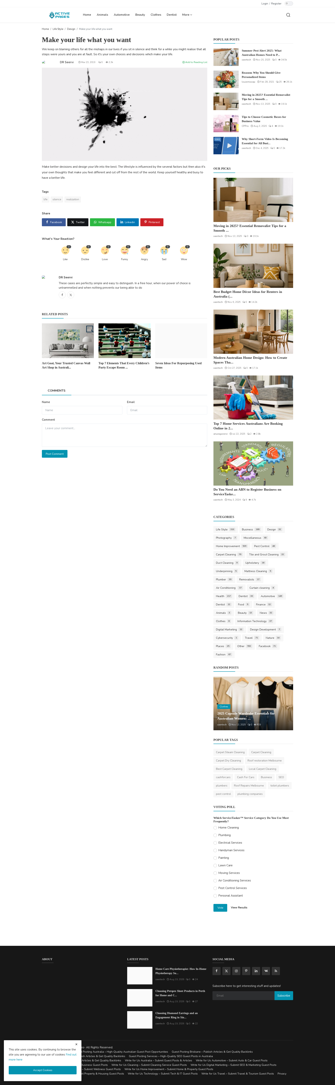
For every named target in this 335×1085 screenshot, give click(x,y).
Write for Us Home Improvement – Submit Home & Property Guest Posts (168, 1069)
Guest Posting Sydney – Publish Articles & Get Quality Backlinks (81, 1060)
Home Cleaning (228, 828)
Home (87, 15)
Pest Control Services (232, 888)
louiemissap (248, 81)
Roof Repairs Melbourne (249, 785)
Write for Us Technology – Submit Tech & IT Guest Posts (163, 1074)
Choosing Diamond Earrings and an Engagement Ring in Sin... (176, 1015)
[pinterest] (246, 971)
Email (131, 402)
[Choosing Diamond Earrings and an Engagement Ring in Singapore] (139, 1020)
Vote (220, 908)
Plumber (223, 579)
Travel (251, 638)
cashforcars (223, 777)
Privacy (282, 1074)
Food (243, 604)
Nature (273, 638)
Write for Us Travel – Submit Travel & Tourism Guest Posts (237, 1074)
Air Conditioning (229, 588)
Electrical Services (230, 843)
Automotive (122, 15)
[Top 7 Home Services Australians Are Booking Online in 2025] (253, 397)
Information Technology (254, 621)
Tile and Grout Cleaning (266, 554)
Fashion (223, 654)
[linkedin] (256, 971)
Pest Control (264, 546)
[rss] (276, 971)
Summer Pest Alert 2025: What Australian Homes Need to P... (261, 52)
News (266, 613)
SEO (281, 777)
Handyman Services (231, 850)
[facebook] (216, 971)
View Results (239, 907)
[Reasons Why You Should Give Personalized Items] (226, 79)
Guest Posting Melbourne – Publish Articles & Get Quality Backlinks (83, 1056)
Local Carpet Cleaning (262, 769)
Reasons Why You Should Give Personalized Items (261, 75)
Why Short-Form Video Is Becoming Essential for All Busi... (265, 141)
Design (71, 29)
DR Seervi (66, 277)
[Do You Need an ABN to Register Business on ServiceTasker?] (253, 463)
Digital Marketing (229, 629)
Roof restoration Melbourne (265, 760)
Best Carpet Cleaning (229, 769)
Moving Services (229, 873)
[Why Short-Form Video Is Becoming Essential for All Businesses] (226, 145)
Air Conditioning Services (234, 880)
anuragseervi (220, 433)
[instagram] (236, 971)
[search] (288, 15)
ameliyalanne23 (226, 724)
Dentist (172, 15)
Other (244, 646)
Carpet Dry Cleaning (228, 760)
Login (265, 3)
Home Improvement (231, 546)
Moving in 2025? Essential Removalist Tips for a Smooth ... (266, 97)
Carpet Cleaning (228, 554)
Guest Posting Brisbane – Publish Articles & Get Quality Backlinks (212, 1052)
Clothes (156, 15)
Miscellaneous (255, 538)
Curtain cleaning (262, 588)
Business (250, 529)
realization (72, 199)
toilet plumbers (279, 785)
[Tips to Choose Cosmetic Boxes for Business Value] (226, 123)
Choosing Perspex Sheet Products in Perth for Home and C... (180, 993)
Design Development (265, 629)
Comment (48, 420)
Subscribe (283, 996)
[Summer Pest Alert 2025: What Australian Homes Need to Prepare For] (226, 57)
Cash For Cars (245, 777)
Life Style (58, 29)
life (45, 199)
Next (286, 703)
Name (46, 402)
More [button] (186, 15)
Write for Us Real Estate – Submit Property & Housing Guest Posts (83, 1074)
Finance (263, 604)
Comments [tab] (57, 390)
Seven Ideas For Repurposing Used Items (178, 365)
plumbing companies (250, 794)
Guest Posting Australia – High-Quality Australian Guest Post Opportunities (121, 1052)
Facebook (267, 646)
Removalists (249, 579)
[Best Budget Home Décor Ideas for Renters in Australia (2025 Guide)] (253, 266)
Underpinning (226, 571)
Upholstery (254, 563)
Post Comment (55, 454)
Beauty (140, 15)
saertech (246, 59)
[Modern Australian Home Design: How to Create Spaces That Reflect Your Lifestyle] (253, 332)
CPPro (245, 126)
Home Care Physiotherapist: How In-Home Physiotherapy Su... (180, 971)
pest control (223, 794)
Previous (220, 703)
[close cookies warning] (76, 1044)
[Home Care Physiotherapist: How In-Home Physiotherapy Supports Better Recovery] (139, 975)
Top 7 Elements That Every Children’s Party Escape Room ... (123, 365)
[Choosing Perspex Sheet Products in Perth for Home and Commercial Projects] (139, 997)
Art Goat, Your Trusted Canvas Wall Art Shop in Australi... (66, 365)
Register (276, 3)
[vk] (266, 971)
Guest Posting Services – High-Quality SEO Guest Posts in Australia (171, 1056)
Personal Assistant (230, 896)
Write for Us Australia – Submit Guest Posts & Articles (158, 1060)
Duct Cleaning (226, 563)
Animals (102, 15)
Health (223, 596)
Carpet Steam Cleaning (230, 752)
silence (57, 199)
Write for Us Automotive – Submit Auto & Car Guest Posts (232, 1060)
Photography (226, 538)
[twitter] (226, 971)
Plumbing (224, 835)
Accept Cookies (42, 1070)
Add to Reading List (196, 62)
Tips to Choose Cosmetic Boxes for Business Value (264, 119)
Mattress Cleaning (257, 571)
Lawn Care (225, 865)
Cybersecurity (226, 638)
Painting (223, 858)
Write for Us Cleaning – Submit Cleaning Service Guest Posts (149, 1065)
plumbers (221, 785)
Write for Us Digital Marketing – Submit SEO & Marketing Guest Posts (233, 1065)
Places (222, 646)
